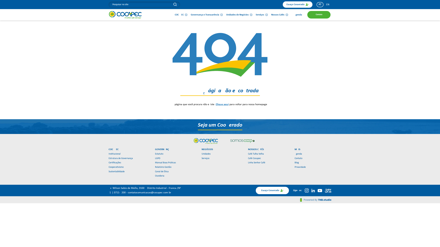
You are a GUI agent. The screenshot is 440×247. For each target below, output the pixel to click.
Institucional (114, 154)
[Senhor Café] (328, 190)
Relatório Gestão (163, 167)
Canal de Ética (162, 171)
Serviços (205, 158)
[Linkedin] (313, 190)
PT (320, 4)
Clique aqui (222, 104)
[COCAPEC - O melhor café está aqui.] (125, 14)
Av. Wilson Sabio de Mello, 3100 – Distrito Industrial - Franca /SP (145, 188)
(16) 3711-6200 (117, 192)
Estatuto (159, 154)
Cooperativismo (116, 167)
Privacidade (300, 167)
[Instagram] (307, 190)
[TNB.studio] (315, 199)
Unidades (206, 154)
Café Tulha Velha (256, 154)
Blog (297, 162)
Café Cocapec (254, 158)
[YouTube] (320, 190)
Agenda (298, 154)
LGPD (157, 158)
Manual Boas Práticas (165, 162)
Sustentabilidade (117, 171)
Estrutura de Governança (121, 158)
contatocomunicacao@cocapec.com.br (149, 192)
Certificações (115, 162)
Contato (298, 158)
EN (327, 4)
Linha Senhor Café (256, 162)
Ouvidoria (159, 176)
